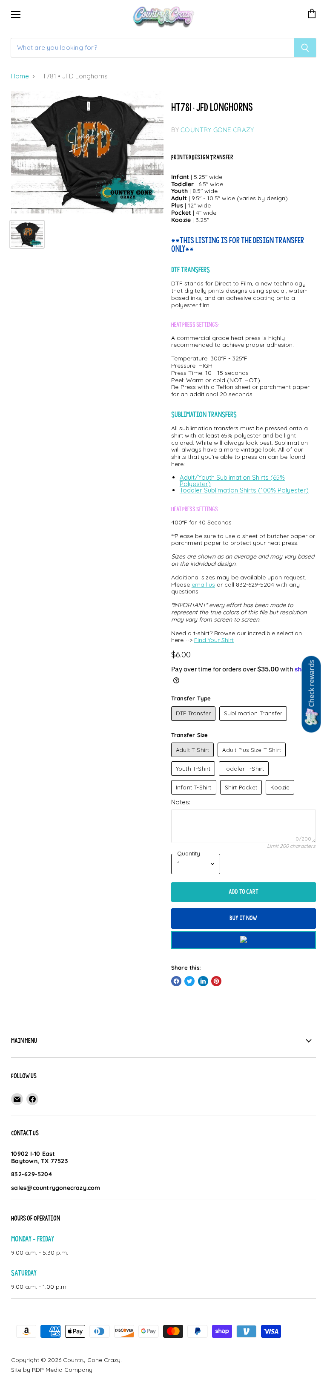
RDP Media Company (62, 1370)
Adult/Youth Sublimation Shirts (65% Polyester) (232, 480)
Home (20, 76)
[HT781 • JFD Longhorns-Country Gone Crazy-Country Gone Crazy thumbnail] (27, 234)
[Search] (305, 48)
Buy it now (243, 918)
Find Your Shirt (214, 640)
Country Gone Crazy (217, 130)
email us (203, 584)
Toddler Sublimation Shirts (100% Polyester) (244, 490)
